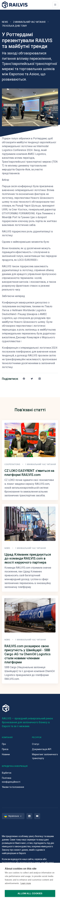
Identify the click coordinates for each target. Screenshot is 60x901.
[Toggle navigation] (55, 5)
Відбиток (6, 773)
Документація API (41, 749)
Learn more (25, 883)
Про (4, 744)
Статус (35, 744)
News (5, 22)
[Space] (15, 4)
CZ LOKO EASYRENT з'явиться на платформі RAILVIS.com (29, 473)
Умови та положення (13, 787)
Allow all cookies (30, 893)
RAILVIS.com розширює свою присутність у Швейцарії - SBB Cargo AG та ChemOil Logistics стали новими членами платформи (27, 654)
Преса (5, 749)
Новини (6, 754)
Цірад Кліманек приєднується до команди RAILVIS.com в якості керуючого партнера (27, 558)
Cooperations (12, 464)
